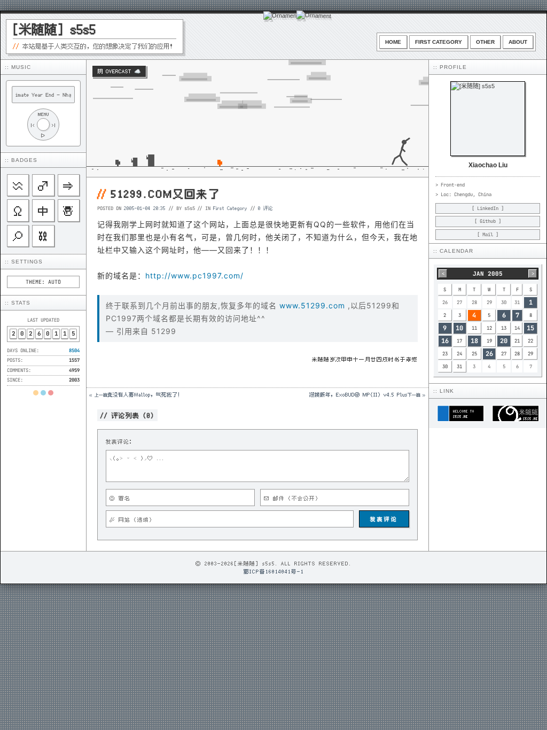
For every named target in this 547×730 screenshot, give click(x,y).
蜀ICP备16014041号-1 (274, 571)
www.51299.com (312, 305)
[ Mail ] (487, 234)
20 (503, 341)
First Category (438, 42)
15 (530, 328)
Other (485, 42)
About (518, 42)
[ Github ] (487, 221)
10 (459, 328)
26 (489, 354)
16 (445, 341)
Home (393, 42)
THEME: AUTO (43, 281)
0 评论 (265, 208)
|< (32, 125)
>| (54, 125)
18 (474, 341)
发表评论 (384, 519)
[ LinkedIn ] (488, 208)
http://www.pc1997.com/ (194, 275)
